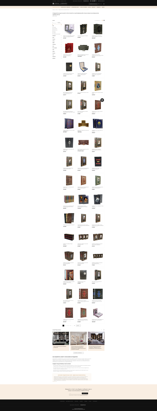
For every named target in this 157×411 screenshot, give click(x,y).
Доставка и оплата (69, 401)
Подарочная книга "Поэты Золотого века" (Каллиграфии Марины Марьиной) (68, 74)
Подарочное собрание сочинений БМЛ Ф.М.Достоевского (97, 263)
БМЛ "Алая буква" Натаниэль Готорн (83, 92)
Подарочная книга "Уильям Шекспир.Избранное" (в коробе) (82, 206)
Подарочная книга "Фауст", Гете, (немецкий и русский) (97, 168)
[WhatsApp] (92, 1)
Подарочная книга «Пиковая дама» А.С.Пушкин (68, 319)
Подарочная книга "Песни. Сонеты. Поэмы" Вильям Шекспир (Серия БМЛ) (83, 225)
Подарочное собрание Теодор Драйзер (67, 244)
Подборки (98, 7)
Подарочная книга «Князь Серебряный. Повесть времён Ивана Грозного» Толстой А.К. (97, 55)
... (72, 325)
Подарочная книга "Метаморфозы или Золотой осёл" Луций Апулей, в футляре (98, 319)
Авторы (89, 7)
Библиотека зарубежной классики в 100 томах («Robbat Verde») (83, 55)
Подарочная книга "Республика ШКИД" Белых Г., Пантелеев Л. (96, 74)
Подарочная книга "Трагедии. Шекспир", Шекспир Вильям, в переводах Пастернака (96, 149)
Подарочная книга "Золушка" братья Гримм (97, 93)
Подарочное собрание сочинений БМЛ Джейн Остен (83, 244)
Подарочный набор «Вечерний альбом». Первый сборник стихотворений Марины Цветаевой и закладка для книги (83, 74)
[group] (61, 341)
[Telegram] (90, 1)
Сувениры (93, 7)
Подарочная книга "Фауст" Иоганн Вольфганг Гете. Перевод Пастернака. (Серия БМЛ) (97, 225)
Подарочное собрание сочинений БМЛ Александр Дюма (68, 263)
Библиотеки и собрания (65, 7)
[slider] (52, 24)
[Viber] (95, 1)
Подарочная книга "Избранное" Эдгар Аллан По (97, 206)
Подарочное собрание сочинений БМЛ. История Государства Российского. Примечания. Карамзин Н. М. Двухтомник (97, 244)
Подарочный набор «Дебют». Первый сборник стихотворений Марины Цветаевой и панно (69, 36)
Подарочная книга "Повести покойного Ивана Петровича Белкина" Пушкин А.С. (83, 301)
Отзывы (85, 401)
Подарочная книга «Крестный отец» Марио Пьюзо (68, 149)
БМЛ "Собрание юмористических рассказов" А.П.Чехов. (68, 301)
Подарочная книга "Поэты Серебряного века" (81, 282)
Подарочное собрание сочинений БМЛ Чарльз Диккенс (83, 263)
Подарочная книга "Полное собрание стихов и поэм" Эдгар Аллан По (83, 168)
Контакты (76, 401)
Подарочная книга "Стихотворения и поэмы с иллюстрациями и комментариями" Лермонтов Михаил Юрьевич (83, 187)
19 (74, 325)
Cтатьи (90, 401)
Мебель (103, 7)
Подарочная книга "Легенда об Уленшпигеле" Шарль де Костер (97, 301)
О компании (62, 401)
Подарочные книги (56, 7)
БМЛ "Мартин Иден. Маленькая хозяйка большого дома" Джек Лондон (69, 111)
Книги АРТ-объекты (83, 7)
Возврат (81, 401)
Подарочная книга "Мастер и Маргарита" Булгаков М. (67, 55)
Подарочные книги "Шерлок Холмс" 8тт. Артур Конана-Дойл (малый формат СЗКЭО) (68, 206)
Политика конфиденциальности (78, 408)
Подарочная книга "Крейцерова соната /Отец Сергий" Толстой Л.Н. (83, 319)
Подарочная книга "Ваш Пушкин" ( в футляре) (97, 130)
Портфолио (95, 401)
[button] (103, 330)
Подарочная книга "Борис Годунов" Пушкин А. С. (97, 111)
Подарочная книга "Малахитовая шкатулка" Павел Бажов (68, 168)
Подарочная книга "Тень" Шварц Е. (83, 35)
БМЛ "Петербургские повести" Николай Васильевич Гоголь (68, 93)
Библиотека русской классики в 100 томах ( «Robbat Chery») (83, 149)
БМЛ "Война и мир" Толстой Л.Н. (97, 281)
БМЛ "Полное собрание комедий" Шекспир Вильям (83, 111)
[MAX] (94, 1)
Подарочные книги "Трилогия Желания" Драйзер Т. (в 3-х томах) (97, 36)
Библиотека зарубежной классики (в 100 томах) (83, 130)
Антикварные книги (75, 7)
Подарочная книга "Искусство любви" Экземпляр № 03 (69, 130)
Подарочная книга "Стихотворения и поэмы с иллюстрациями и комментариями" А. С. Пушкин (97, 187)
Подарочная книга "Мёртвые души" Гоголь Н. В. (68, 187)
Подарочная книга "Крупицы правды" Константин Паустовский (69, 282)
